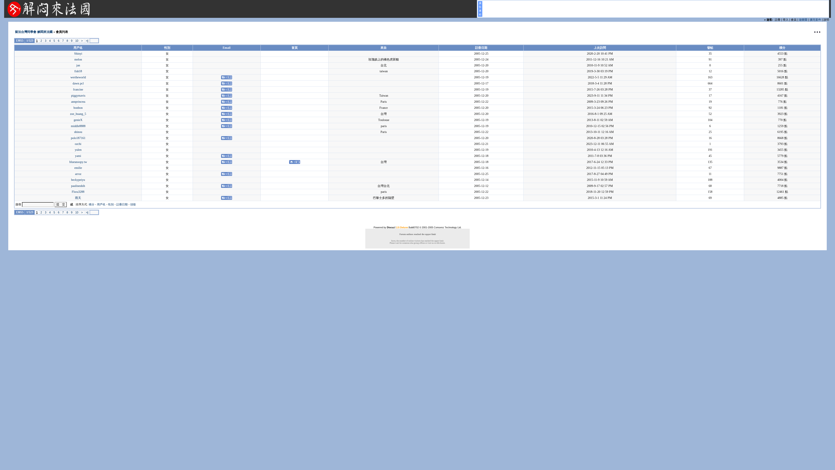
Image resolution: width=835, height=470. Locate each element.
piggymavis (78, 95)
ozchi (78, 144)
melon (78, 59)
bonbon (78, 107)
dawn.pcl (78, 83)
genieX (78, 120)
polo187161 (78, 138)
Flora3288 (78, 191)
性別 (111, 204)
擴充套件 (815, 19)
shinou (78, 132)
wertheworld (78, 77)
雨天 (78, 198)
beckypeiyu (78, 179)
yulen (78, 149)
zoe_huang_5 (78, 114)
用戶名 (101, 204)
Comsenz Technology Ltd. (447, 227)
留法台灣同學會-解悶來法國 (34, 32)
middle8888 (78, 126)
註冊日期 (122, 204)
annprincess (78, 101)
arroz (78, 174)
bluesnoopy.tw (78, 162)
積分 (91, 204)
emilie (78, 168)
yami (78, 156)
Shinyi (78, 53)
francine (78, 89)
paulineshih (78, 186)
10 (76, 40)
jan (78, 65)
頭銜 (133, 204)
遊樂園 (803, 19)
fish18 (78, 71)
